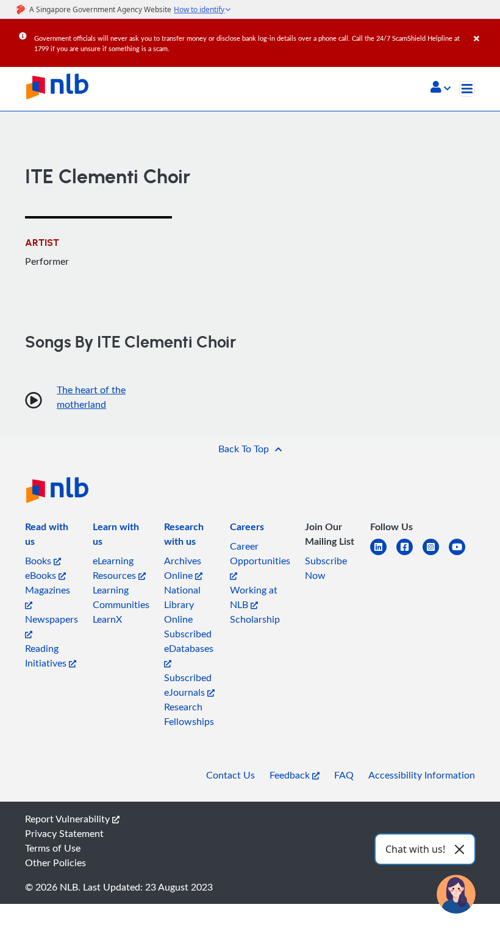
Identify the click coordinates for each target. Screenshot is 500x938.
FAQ (344, 775)
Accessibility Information (421, 775)
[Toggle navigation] (467, 89)
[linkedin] (383, 554)
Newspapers (51, 619)
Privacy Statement (64, 833)
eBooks (42, 575)
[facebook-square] (409, 554)
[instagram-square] (436, 554)
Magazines (47, 590)
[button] (440, 88)
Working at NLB (253, 597)
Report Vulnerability (68, 818)
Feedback (291, 775)
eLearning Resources (115, 568)
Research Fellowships (189, 714)
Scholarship (255, 619)
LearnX (107, 619)
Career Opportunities (260, 553)
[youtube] (462, 554)
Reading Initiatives (47, 656)
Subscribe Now (326, 568)
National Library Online (182, 604)
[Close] (484, 30)
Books (39, 560)
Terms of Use (52, 848)
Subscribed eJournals (188, 685)
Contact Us (230, 775)
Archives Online (182, 568)
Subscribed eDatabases (188, 641)
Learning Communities (121, 597)
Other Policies (55, 862)
